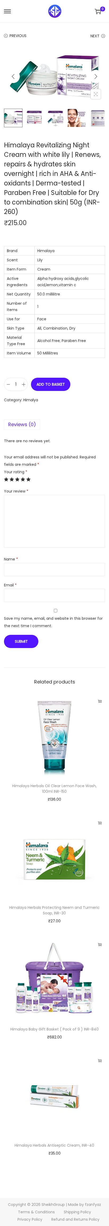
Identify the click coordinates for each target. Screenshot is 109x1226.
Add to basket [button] (99, 701)
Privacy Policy (29, 1219)
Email (10, 585)
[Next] (95, 76)
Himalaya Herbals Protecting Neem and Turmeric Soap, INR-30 (54, 910)
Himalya (30, 400)
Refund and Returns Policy (75, 1219)
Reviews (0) (22, 424)
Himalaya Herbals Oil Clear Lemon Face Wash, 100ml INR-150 (54, 788)
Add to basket (51, 384)
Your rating (15, 472)
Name (11, 559)
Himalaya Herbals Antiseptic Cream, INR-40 (54, 1145)
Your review (16, 491)
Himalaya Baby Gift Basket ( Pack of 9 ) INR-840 (54, 1029)
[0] (98, 11)
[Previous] (13, 76)
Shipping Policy (77, 1212)
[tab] (54, 424)
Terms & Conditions (36, 1212)
